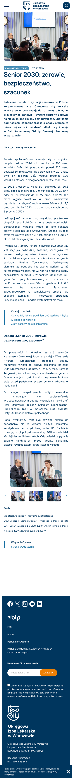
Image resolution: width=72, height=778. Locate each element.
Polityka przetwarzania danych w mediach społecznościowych (29, 650)
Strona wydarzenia (23, 546)
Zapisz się (48, 672)
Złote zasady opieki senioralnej (29, 323)
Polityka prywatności (18, 641)
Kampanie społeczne (16, 68)
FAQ (9, 627)
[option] (36, 469)
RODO (10, 634)
